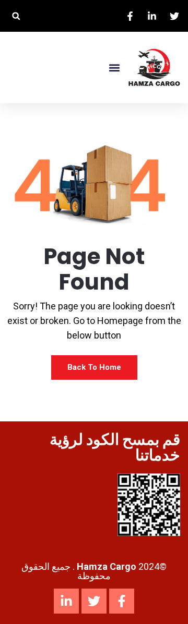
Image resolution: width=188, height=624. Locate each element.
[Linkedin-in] (66, 601)
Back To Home (94, 367)
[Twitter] (94, 601)
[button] (16, 16)
